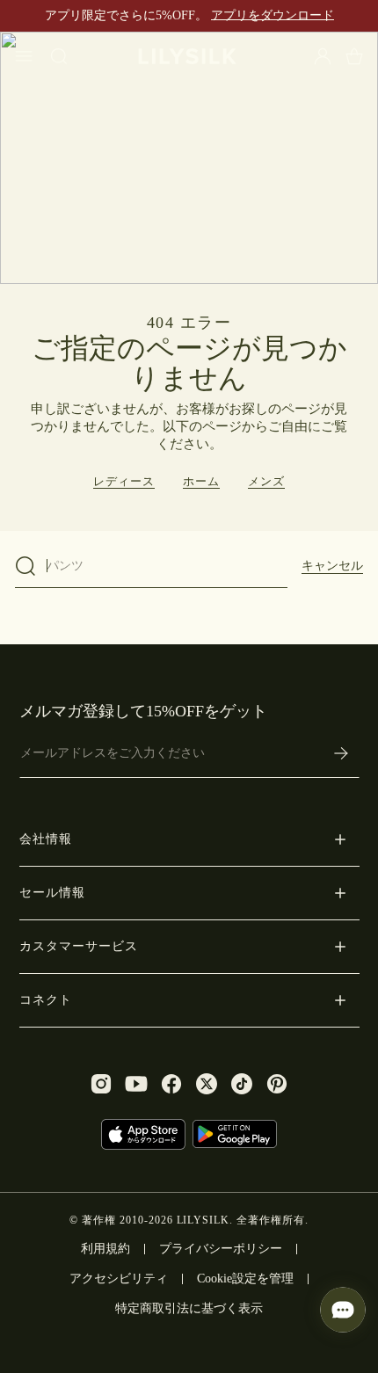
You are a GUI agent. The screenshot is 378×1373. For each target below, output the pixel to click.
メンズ (266, 481)
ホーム (201, 481)
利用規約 (105, 1248)
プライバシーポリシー (220, 1248)
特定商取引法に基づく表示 (189, 1308)
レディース (124, 481)
